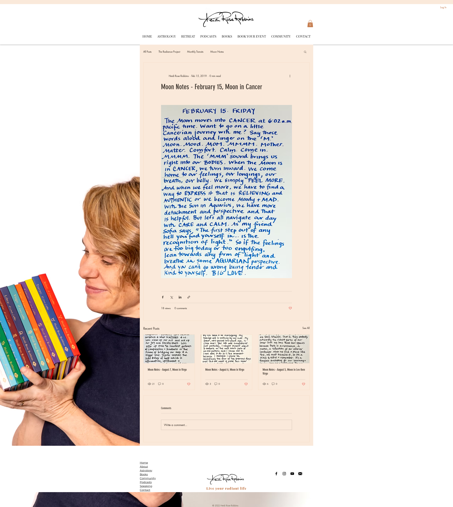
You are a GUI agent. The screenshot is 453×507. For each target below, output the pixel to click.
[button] (310, 23)
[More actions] (290, 76)
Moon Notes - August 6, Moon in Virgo (224, 370)
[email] (300, 473)
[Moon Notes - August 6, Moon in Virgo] (226, 349)
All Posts (147, 51)
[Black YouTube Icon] (292, 473)
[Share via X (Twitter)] (171, 297)
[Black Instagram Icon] (284, 473)
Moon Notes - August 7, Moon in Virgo (167, 370)
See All (306, 328)
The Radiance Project (169, 51)
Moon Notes (217, 51)
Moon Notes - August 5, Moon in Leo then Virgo (284, 371)
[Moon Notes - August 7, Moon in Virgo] (169, 349)
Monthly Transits (195, 51)
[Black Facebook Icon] (276, 473)
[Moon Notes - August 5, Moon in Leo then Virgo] (283, 349)
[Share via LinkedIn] (180, 297)
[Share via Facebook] (162, 297)
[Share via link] (188, 297)
